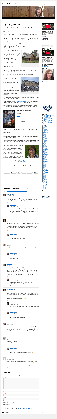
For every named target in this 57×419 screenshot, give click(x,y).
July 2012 (44, 174)
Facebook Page (45, 95)
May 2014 (44, 156)
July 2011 (44, 186)
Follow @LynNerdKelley (45, 197)
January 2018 (45, 139)
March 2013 (45, 167)
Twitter (24, 162)
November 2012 (45, 170)
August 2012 (45, 173)
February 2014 (45, 159)
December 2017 (45, 140)
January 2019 (45, 128)
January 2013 (45, 168)
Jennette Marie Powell (11, 219)
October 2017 (45, 142)
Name (4, 390)
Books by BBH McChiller (45, 66)
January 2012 (45, 180)
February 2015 (45, 152)
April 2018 (44, 136)
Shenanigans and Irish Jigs (46, 117)
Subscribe (45, 39)
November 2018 (45, 130)
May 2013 (44, 165)
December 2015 (45, 148)
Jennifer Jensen (21, 182)
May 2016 (44, 145)
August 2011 (45, 185)
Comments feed (45, 193)
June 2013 (44, 164)
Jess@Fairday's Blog (10, 358)
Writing (14, 182)
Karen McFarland (10, 289)
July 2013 (44, 163)
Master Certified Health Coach (19, 18)
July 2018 (44, 133)
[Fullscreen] (52, 28)
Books (12, 182)
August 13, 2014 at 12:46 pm (11, 245)
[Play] (43, 28)
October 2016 (45, 144)
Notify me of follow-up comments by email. (10, 400)
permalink (15, 183)
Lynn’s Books (33, 18)
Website (4, 397)
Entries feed (44, 192)
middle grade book (29, 182)
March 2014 (45, 158)
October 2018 (45, 131)
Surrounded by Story (24, 160)
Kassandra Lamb (10, 194)
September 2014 (45, 154)
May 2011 (44, 188)
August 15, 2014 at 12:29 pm (14, 254)
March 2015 (45, 151)
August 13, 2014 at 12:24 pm (11, 221)
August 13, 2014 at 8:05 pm (11, 324)
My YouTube (12, 18)
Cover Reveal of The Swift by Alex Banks (10, 21)
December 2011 (45, 181)
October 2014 (45, 153)
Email (4, 393)
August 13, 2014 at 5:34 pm (14, 304)
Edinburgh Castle (10, 77)
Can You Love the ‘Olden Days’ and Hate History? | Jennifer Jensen (17, 191)
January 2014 (45, 160)
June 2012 (44, 175)
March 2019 (45, 127)
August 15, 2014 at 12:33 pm (14, 349)
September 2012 (45, 172)
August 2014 (45, 155)
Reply (7, 202)
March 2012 (45, 178)
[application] (48, 26)
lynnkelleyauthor (15, 25)
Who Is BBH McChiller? (40, 18)
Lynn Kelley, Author (10, 4)
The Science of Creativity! (35, 21)
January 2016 (45, 147)
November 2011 (45, 182)
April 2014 (44, 157)
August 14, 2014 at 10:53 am (11, 339)
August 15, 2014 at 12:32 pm (14, 313)
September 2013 (45, 161)
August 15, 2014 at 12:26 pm (14, 206)
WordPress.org (45, 194)
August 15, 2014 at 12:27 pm (14, 235)
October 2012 (45, 171)
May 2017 (44, 143)
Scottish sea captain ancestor (21, 101)
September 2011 (45, 184)
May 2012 (44, 176)
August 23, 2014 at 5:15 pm (11, 359)
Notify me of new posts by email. (9, 402)
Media (51, 18)
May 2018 (44, 135)
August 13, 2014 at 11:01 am (11, 195)
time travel (7, 183)
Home (4, 18)
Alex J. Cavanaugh (10, 337)
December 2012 (45, 169)
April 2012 (44, 177)
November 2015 (45, 149)
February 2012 (45, 179)
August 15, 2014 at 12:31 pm (14, 280)
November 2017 (45, 141)
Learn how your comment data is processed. (25, 408)
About (7, 18)
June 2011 (44, 187)
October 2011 (45, 183)
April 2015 (44, 150)
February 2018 (45, 138)
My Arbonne (27, 18)
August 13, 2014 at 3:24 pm (11, 290)
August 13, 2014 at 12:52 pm (11, 265)
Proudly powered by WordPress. (48, 412)
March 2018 (45, 137)
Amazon (18, 116)
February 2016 (45, 146)
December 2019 (45, 126)
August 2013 (45, 162)
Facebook (24, 161)
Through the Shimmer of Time (8, 29)
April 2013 (44, 166)
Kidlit (25, 182)
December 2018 (45, 129)
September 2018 (45, 132)
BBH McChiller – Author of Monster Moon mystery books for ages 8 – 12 (47, 99)
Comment (5, 377)
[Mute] (51, 28)
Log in (44, 191)
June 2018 (44, 134)
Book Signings (47, 18)
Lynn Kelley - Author (45, 81)
